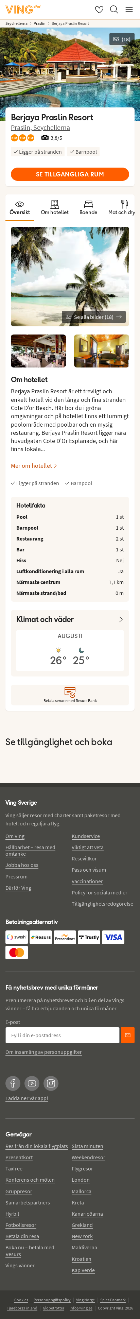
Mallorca (81, 1191)
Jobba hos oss (21, 864)
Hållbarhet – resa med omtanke (30, 850)
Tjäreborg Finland (22, 1308)
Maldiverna (84, 1247)
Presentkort (19, 1157)
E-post (12, 1021)
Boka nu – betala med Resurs (29, 1250)
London (81, 1179)
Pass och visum (89, 869)
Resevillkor (84, 858)
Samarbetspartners (27, 1202)
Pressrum (16, 876)
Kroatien (81, 1258)
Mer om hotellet (31, 465)
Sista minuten (87, 1146)
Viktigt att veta (88, 847)
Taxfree (13, 1168)
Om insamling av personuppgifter (43, 1051)
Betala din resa (22, 1236)
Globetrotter (53, 1308)
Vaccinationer (87, 881)
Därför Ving (18, 887)
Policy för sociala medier (99, 892)
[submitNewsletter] (128, 1035)
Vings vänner (20, 1265)
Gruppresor (18, 1191)
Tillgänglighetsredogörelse (102, 903)
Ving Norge (85, 1299)
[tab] (19, 207)
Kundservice (86, 836)
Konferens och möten (30, 1179)
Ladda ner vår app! (26, 1098)
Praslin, (22, 127)
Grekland (82, 1224)
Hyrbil (12, 1213)
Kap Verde (83, 1270)
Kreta (78, 1202)
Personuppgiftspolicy (52, 1299)
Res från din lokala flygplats (36, 1146)
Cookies (21, 1299)
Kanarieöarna (87, 1213)
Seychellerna (51, 127)
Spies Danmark (113, 1299)
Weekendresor (88, 1157)
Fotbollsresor (20, 1224)
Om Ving (14, 836)
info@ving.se (81, 1308)
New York (82, 1236)
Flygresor (82, 1168)
